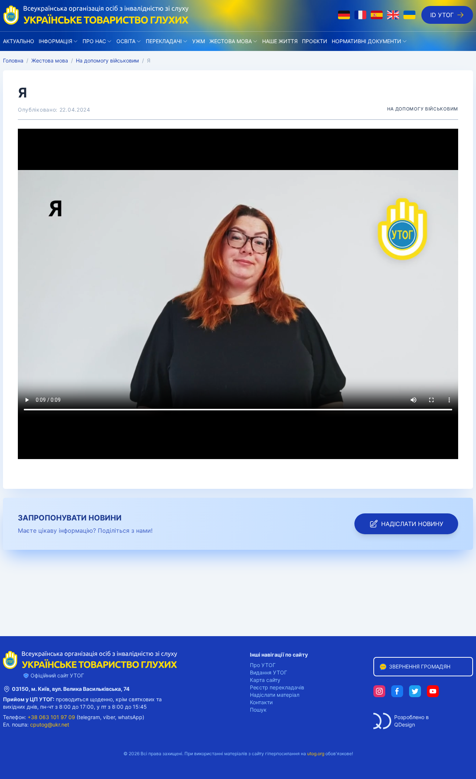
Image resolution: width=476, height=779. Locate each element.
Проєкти (314, 41)
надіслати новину (412, 524)
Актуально (18, 41)
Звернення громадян (419, 666)
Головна (13, 60)
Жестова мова (230, 41)
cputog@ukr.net (49, 724)
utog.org (315, 753)
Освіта (125, 41)
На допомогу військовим (107, 60)
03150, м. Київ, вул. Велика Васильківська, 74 (70, 689)
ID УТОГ (442, 15)
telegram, (90, 717)
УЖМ (198, 41)
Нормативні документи (366, 41)
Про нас (94, 41)
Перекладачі (164, 41)
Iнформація (55, 41)
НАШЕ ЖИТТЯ (280, 41)
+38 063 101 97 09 (51, 717)
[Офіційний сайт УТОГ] (96, 15)
